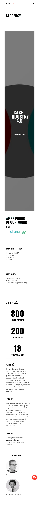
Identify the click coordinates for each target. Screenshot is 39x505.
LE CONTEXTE (11, 399)
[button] (34, 477)
